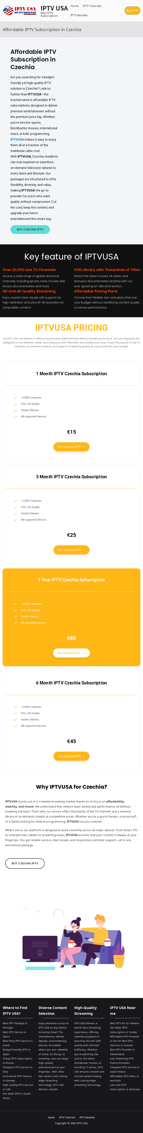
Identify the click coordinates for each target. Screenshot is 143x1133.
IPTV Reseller (79, 15)
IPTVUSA (17, 139)
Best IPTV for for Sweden (125, 1023)
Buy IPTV (132, 10)
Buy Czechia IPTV (69, 447)
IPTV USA (54, 7)
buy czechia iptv (30, 229)
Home (74, 6)
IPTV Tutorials (92, 6)
